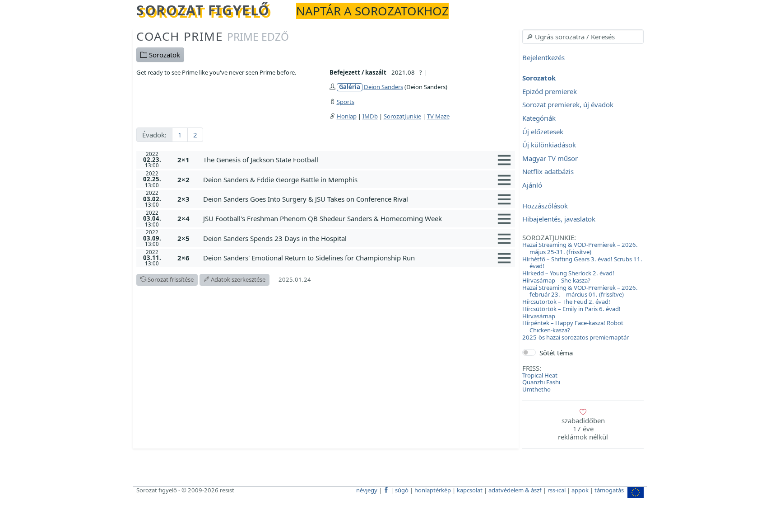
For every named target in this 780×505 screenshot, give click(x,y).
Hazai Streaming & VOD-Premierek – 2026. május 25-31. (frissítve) (580, 248)
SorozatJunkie (402, 116)
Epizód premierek (549, 91)
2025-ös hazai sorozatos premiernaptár (575, 337)
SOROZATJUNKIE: (549, 237)
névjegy (366, 490)
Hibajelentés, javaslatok (558, 219)
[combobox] (583, 36)
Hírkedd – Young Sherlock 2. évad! (568, 273)
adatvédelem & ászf (515, 490)
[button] (357, 159)
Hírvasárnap (538, 316)
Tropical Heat (539, 375)
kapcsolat (470, 490)
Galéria (349, 87)
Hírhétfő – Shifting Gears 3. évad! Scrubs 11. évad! (582, 262)
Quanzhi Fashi (541, 382)
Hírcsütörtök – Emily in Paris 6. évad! (571, 309)
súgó (402, 490)
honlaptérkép (432, 490)
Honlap (347, 116)
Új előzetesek (542, 131)
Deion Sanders (383, 87)
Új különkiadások (549, 145)
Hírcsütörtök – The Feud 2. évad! (566, 301)
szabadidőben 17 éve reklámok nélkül (583, 428)
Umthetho (536, 389)
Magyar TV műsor (550, 158)
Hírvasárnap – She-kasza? (556, 280)
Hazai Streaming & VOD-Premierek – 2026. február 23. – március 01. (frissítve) (580, 291)
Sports (345, 102)
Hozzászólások (545, 205)
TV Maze (438, 116)
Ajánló (532, 184)
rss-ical (557, 490)
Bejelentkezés (543, 57)
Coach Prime (212, 36)
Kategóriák (539, 118)
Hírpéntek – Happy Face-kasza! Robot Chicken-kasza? (572, 326)
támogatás (609, 490)
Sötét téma (556, 353)
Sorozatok (163, 54)
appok (580, 490)
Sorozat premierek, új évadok (567, 104)
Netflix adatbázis (548, 171)
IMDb (370, 116)
